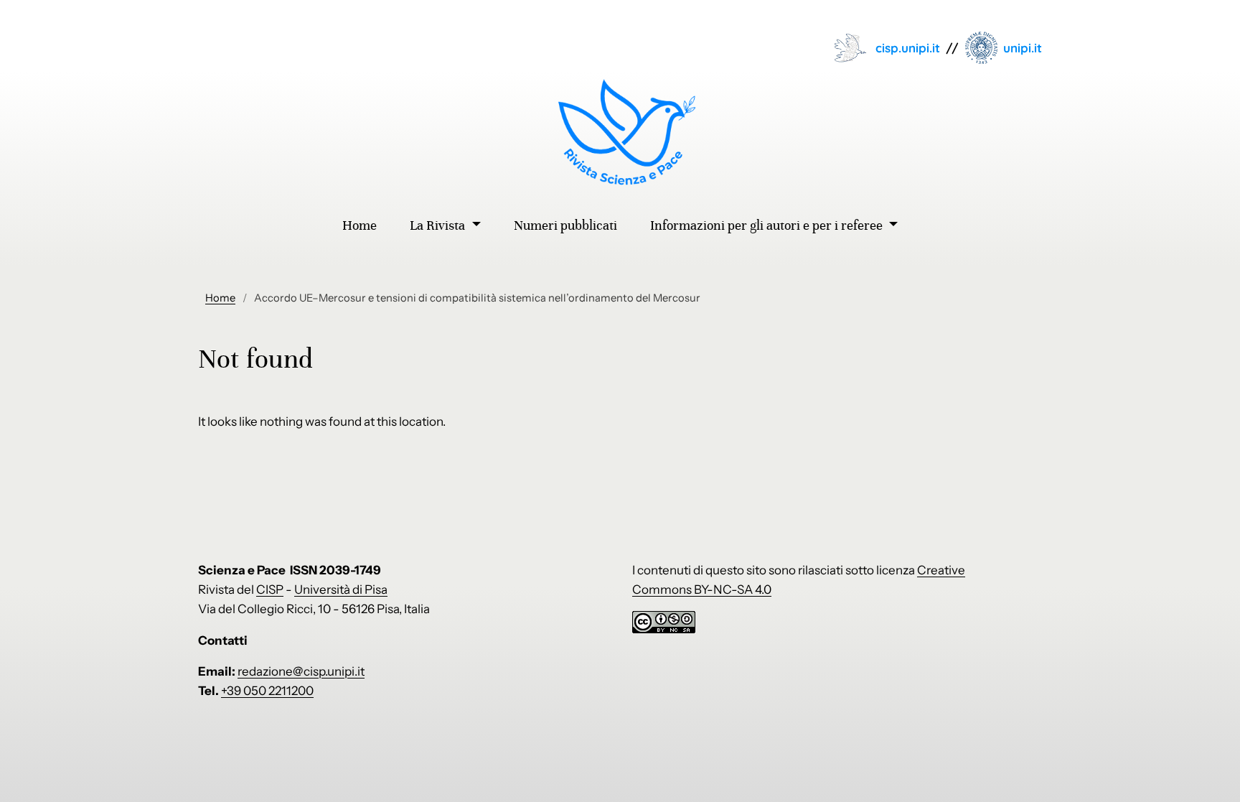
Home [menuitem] (359, 225)
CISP (269, 589)
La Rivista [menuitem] (439, 225)
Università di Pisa (341, 589)
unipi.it (1022, 47)
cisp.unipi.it (907, 47)
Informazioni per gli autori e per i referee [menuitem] (768, 225)
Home (220, 298)
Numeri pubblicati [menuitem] (565, 225)
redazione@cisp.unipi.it (301, 671)
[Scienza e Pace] (620, 132)
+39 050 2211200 (267, 691)
